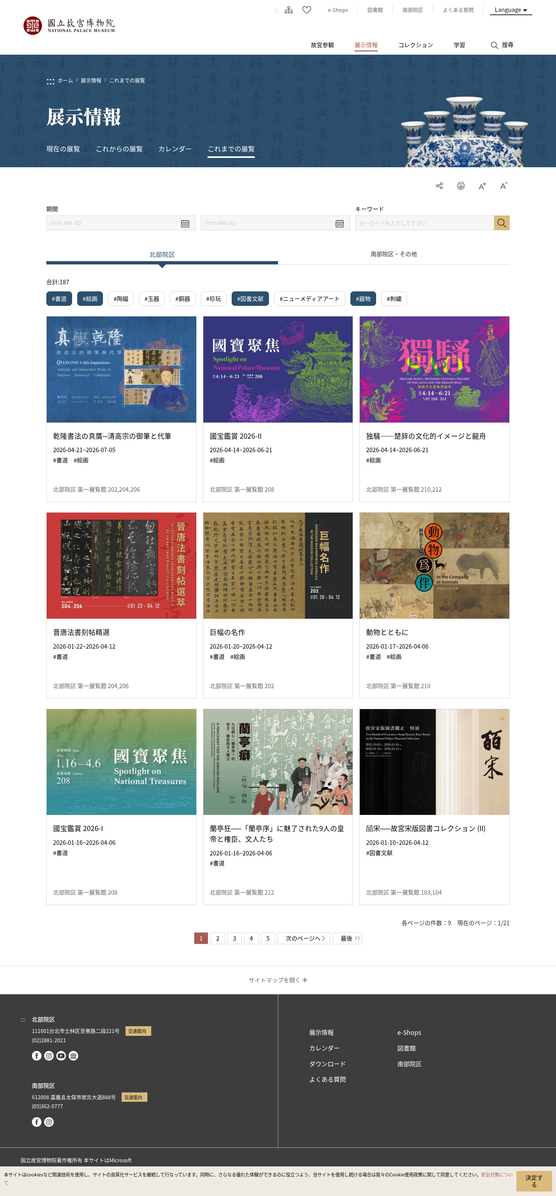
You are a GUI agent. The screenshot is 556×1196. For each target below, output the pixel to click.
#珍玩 (213, 298)
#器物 (363, 298)
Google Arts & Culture (73, 1056)
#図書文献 (250, 298)
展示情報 (91, 80)
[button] (461, 185)
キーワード (369, 209)
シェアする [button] (439, 185)
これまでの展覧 (127, 80)
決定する (534, 1181)
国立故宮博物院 (69, 25)
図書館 (406, 1048)
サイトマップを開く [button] (275, 980)
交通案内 (137, 1030)
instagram (49, 1056)
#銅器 (182, 298)
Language (508, 9)
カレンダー (175, 148)
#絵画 (90, 298)
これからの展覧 (119, 148)
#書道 (59, 298)
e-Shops (409, 1032)
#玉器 (151, 298)
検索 (502, 222)
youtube (61, 1056)
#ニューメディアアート (310, 298)
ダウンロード (327, 1063)
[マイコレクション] (306, 9)
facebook (37, 1056)
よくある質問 (327, 1079)
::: (276, 9)
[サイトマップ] (288, 9)
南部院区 (409, 1063)
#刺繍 (394, 298)
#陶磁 (121, 298)
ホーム (65, 80)
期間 (52, 209)
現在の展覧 (63, 148)
